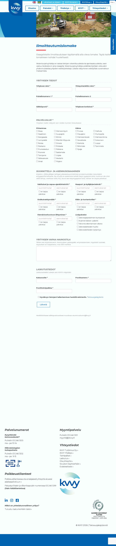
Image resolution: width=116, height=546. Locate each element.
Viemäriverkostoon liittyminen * (51, 215)
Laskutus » (64, 458)
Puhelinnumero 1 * (44, 96)
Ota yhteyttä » (101, 2)
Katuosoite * (42, 278)
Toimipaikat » (65, 456)
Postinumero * (82, 278)
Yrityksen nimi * (43, 86)
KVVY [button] (81, 8)
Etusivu (32, 8)
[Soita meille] (113, 44)
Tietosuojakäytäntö (95, 297)
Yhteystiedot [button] (99, 8)
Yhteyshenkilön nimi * (85, 86)
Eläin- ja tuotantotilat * (85, 199)
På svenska (39, 2)
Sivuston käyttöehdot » (70, 464)
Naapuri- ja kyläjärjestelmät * (88, 184)
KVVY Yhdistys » (67, 453)
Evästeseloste (66, 467)
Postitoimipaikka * (44, 288)
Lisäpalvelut (80, 215)
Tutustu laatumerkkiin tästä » (18, 509)
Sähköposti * (42, 107)
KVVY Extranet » (71, 2)
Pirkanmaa (41, 128)
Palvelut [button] (47, 8)
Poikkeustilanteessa (14, 479)
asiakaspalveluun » (13, 482)
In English (34, 2)
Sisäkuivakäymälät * (46, 199)
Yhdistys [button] (65, 8)
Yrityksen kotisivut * (84, 107)
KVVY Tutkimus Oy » (69, 450)
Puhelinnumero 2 (83, 96)
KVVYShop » (87, 2)
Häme (78, 128)
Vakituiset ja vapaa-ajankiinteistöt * (53, 184)
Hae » (112, 2)
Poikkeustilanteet (18, 474)
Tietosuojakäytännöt (98, 525)
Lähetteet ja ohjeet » (52, 2)
